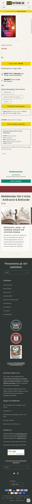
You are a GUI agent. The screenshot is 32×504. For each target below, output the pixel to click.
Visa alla (3, 203)
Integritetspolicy (18, 498)
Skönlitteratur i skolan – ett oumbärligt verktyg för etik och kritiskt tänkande (14, 229)
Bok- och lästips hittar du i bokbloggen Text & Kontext (14, 406)
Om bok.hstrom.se (7, 285)
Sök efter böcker (7, 288)
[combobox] (16, 7)
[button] (3, 3)
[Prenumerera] (27, 272)
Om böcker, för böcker (8, 420)
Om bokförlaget (7, 307)
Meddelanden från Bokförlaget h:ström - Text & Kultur (15, 415)
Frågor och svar (7, 292)
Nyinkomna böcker (8, 296)
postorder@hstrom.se (21, 433)
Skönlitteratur (7, 92)
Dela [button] (4, 153)
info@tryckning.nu (22, 436)
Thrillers (6, 101)
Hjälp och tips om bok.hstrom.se (11, 424)
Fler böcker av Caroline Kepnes (16, 106)
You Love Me (9, 137)
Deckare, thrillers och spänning (13, 141)
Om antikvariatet (7, 303)
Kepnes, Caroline (12, 135)
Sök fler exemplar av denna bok (16, 124)
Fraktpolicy (12, 500)
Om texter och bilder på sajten (10, 299)
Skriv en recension (16, 181)
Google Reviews (21, 11)
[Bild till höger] (19, 40)
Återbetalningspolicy (9, 498)
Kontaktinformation (20, 500)
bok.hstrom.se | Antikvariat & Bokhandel (14, 495)
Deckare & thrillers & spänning (12, 97)
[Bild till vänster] (12, 40)
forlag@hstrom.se (21, 438)
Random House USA (11, 139)
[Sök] (29, 7)
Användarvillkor (27, 498)
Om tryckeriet (6, 310)
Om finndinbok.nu (7, 314)
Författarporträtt (7, 411)
